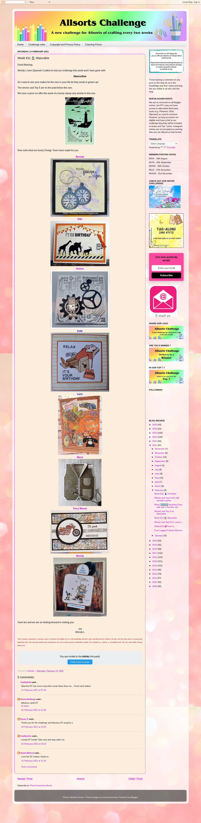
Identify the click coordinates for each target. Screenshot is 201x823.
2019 (155, 545)
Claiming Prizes (93, 44)
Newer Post (25, 778)
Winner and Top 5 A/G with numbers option (166, 499)
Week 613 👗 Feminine (165, 494)
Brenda (80, 157)
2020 (155, 540)
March (158, 486)
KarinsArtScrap (28, 699)
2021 (155, 445)
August (158, 465)
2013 (155, 570)
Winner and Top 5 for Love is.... (168, 522)
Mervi (80, 457)
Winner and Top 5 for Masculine (164, 512)
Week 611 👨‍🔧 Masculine (165, 518)
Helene (80, 268)
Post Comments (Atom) (41, 785)
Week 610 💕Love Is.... (165, 526)
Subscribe (166, 275)
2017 (155, 553)
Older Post (135, 778)
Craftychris (25, 736)
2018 (155, 549)
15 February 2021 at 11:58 (33, 710)
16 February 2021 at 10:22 (33, 744)
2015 (155, 561)
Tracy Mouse (80, 508)
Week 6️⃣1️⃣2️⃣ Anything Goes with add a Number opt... (168, 505)
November (160, 453)
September (160, 461)
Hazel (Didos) (27, 753)
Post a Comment (29, 767)
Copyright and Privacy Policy (65, 44)
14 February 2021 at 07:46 (33, 690)
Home (20, 44)
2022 (155, 441)
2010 (155, 582)
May (157, 478)
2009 (155, 586)
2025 (155, 429)
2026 (155, 424)
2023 (155, 437)
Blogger (134, 797)
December (160, 449)
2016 (155, 557)
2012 (155, 574)
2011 (154, 578)
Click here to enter (79, 662)
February (159, 490)
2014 (155, 565)
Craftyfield (25, 682)
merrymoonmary (110, 797)
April (157, 482)
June (157, 473)
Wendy (80, 556)
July (157, 469)
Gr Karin (25, 706)
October (159, 457)
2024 (155, 433)
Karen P (24, 719)
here (23, 645)
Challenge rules (37, 44)
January (159, 535)
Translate (171, 147)
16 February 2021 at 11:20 (33, 761)
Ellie (80, 219)
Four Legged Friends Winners (168, 530)
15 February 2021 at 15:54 (33, 727)
